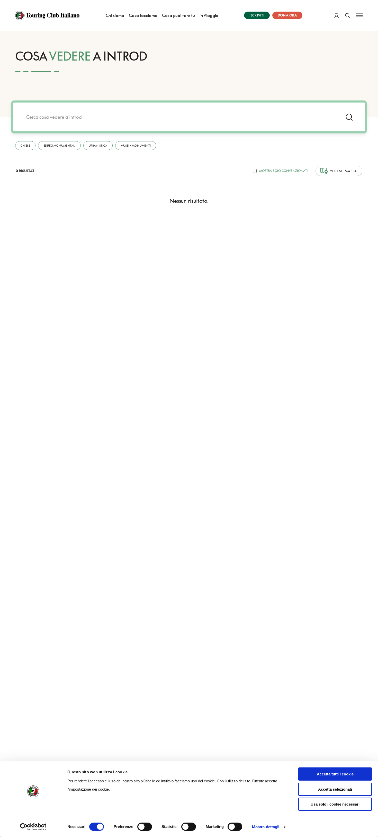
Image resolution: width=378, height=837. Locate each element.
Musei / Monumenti (136, 145)
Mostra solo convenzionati (283, 171)
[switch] (144, 827)
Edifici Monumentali (59, 145)
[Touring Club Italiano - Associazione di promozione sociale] (47, 15)
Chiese (25, 145)
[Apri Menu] (359, 15)
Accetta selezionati (335, 789)
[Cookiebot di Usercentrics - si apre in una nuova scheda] (33, 827)
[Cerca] (347, 15)
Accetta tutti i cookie (335, 774)
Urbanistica (98, 145)
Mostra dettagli (266, 827)
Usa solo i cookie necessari (335, 804)
